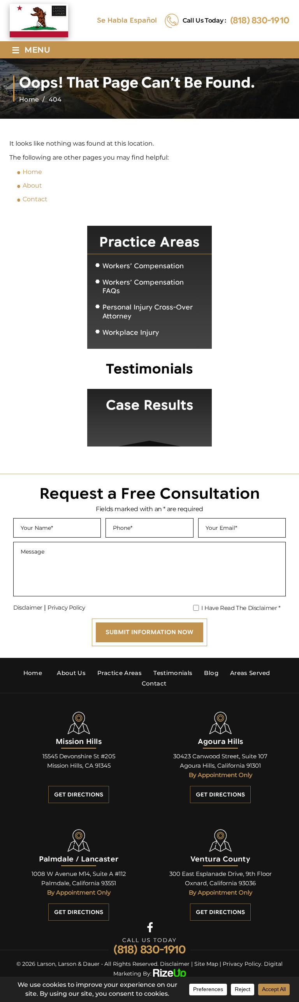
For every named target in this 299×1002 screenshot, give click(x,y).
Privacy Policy (66, 607)
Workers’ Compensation (143, 266)
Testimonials (172, 673)
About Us (71, 673)
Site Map (206, 963)
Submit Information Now (149, 632)
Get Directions (78, 794)
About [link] (32, 185)
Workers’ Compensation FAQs (143, 286)
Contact (154, 683)
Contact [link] (35, 199)
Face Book (150, 927)
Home (32, 673)
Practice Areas (119, 673)
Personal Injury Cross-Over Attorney (147, 311)
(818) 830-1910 (259, 20)
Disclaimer (27, 607)
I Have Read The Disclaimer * (241, 608)
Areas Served (250, 673)
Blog (211, 673)
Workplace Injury (130, 333)
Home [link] (32, 172)
